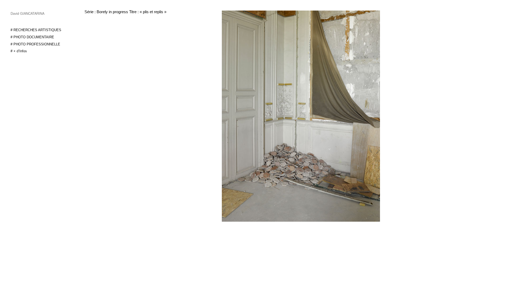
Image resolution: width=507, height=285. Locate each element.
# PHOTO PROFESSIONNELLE (35, 44)
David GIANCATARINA (27, 13)
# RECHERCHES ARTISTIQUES (36, 30)
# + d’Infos (19, 51)
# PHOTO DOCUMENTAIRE (32, 37)
